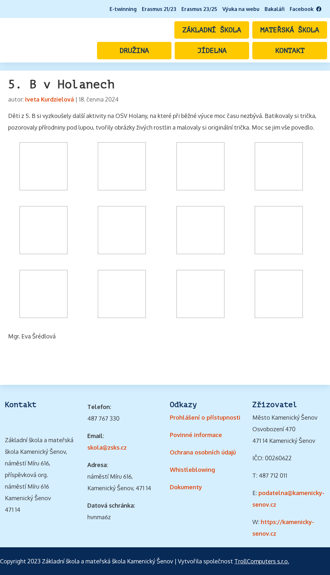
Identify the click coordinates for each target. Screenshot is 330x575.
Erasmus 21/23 (159, 9)
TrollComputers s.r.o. (261, 561)
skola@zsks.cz (107, 447)
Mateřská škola (289, 30)
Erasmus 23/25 (199, 9)
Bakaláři (275, 9)
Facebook (303, 9)
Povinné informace (196, 434)
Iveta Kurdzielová (49, 99)
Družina (134, 50)
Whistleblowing (192, 469)
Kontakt (290, 50)
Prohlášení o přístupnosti (205, 417)
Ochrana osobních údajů (203, 452)
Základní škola (211, 30)
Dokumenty (186, 487)
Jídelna (212, 50)
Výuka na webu (240, 9)
